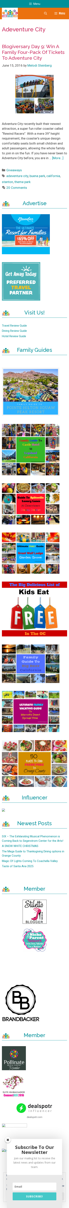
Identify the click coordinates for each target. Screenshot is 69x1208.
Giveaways (14, 170)
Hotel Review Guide (14, 336)
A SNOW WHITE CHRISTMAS (20, 846)
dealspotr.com (34, 1117)
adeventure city (17, 176)
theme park (22, 182)
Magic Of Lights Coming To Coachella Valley (30, 861)
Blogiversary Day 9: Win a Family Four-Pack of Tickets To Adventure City (33, 52)
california (53, 176)
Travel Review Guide (14, 325)
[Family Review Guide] (10, 13)
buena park (37, 176)
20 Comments (16, 188)
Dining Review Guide (14, 331)
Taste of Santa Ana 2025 (17, 866)
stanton (7, 182)
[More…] (57, 158)
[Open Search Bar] (45, 13)
